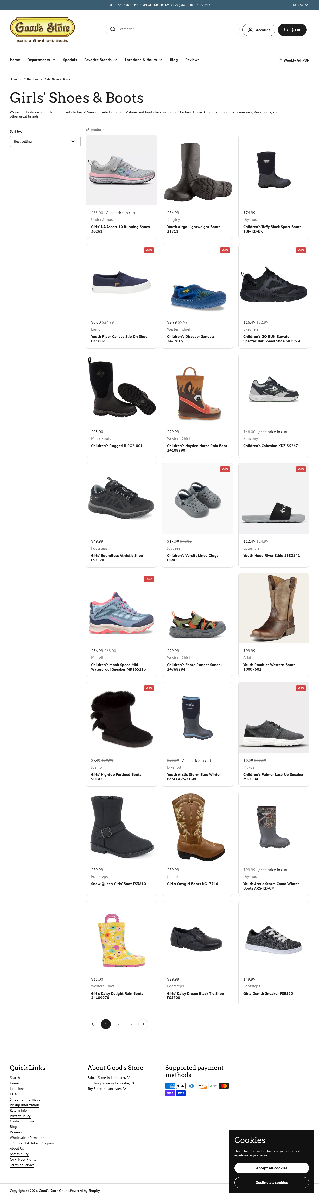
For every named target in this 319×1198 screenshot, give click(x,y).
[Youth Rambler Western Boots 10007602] (274, 608)
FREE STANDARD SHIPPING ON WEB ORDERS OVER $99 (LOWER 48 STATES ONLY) (159, 4)
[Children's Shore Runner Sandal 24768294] (197, 608)
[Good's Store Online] (42, 29)
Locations (17, 1088)
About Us (17, 1148)
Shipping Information (26, 1099)
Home (13, 79)
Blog (13, 1126)
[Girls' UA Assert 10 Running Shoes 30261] (121, 170)
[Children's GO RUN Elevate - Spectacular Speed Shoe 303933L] (274, 279)
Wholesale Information (27, 1137)
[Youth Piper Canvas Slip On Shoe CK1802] (121, 279)
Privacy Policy (20, 1116)
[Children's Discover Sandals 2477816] (197, 279)
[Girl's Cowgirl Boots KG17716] (197, 827)
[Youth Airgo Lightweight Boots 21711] (197, 170)
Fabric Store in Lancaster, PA (109, 1077)
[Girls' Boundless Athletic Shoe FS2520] (121, 498)
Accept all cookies (271, 1167)
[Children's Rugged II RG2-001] (121, 389)
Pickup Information (24, 1105)
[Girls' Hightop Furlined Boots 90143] (121, 717)
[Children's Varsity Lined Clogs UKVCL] (197, 498)
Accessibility (19, 1154)
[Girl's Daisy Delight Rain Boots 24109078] (121, 936)
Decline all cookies (272, 1182)
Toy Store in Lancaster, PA (107, 1088)
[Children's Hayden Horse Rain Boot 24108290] (197, 389)
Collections (31, 79)
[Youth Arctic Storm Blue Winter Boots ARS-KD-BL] (197, 717)
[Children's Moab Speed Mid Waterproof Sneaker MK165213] (121, 608)
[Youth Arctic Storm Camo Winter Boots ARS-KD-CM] (274, 827)
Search (15, 1077)
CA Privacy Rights (23, 1159)
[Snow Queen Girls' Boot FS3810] (121, 827)
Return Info (18, 1110)
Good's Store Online (54, 1190)
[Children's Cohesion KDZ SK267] (274, 389)
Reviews (16, 1132)
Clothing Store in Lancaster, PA (111, 1083)
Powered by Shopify (85, 1190)
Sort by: (16, 131)
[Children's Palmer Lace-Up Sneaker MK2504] (274, 717)
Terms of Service (22, 1165)
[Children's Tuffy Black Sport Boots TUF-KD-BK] (274, 170)
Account (263, 29)
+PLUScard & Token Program (32, 1143)
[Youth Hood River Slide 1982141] (274, 498)
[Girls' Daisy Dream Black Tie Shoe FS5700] (197, 936)
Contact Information (25, 1121)
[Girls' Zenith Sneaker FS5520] (274, 936)
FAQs (14, 1094)
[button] (292, 30)
